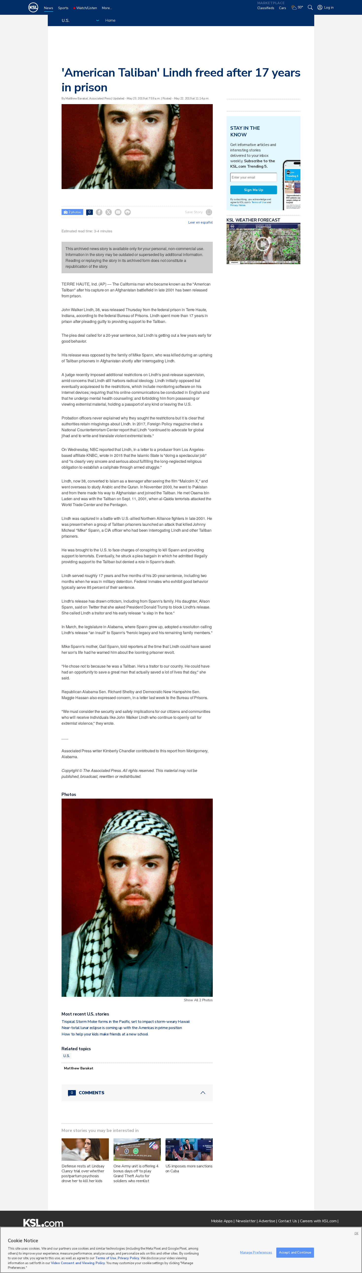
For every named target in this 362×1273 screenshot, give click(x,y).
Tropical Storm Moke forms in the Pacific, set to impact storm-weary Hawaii (125, 1021)
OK (356, 1233)
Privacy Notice (237, 205)
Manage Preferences (256, 1252)
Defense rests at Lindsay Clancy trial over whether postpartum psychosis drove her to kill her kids (83, 1173)
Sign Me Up (253, 190)
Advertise (267, 1221)
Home (110, 20)
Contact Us (287, 1221)
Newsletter (246, 1221)
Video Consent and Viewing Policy (78, 1263)
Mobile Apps (222, 1221)
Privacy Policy (128, 1258)
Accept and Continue (295, 1252)
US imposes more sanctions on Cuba (189, 1168)
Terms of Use (258, 202)
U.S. (66, 1055)
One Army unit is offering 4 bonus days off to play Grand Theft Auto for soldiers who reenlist (136, 1173)
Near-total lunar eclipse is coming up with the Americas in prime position (122, 1028)
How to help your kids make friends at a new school (105, 1034)
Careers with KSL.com (318, 1221)
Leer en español (200, 222)
